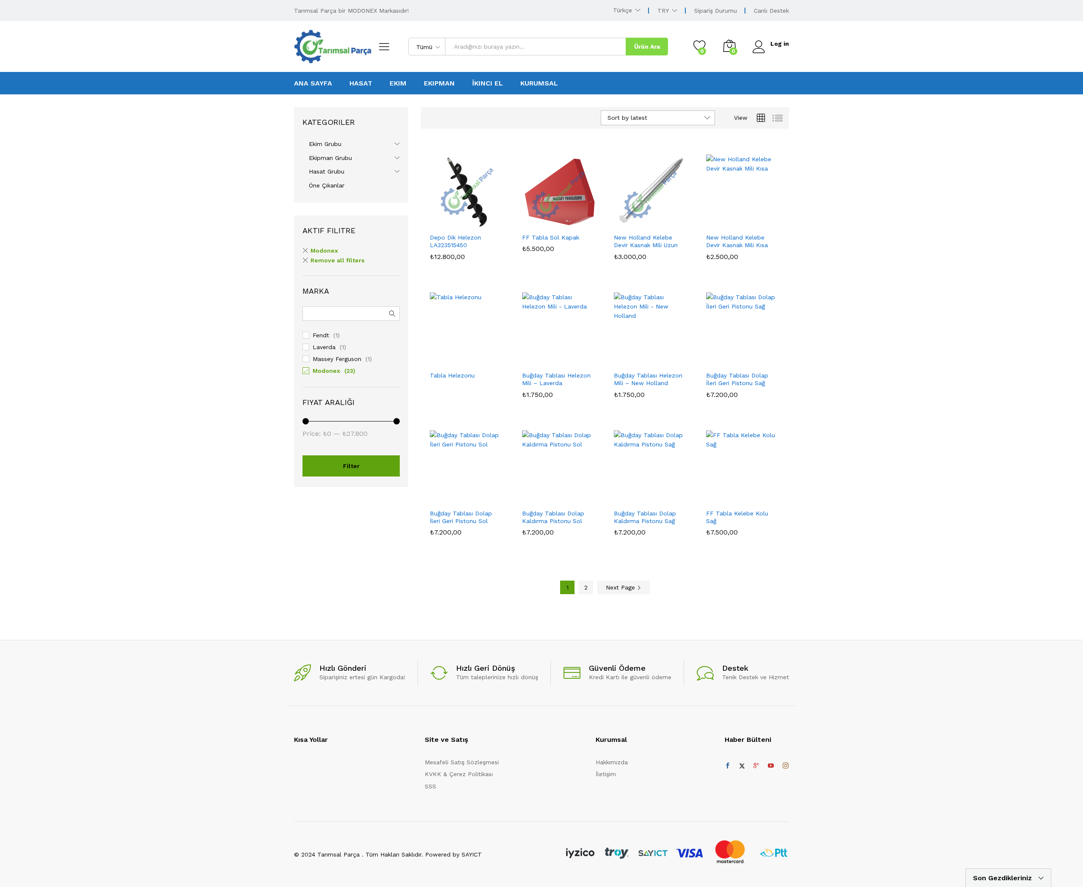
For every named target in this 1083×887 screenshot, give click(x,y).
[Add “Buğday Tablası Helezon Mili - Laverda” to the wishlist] (565, 357)
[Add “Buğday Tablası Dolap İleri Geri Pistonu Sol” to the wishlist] (474, 495)
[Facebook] (727, 766)
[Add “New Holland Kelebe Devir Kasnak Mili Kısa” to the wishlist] (749, 219)
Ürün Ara (647, 46)
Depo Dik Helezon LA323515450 (455, 241)
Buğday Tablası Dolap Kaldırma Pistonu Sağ (645, 517)
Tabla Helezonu (452, 375)
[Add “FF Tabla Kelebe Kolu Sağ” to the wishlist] (749, 495)
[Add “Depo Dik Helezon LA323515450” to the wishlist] (474, 219)
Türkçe (622, 10)
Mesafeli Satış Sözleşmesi (462, 762)
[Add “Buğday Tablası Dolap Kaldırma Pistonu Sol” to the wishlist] (565, 495)
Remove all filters (338, 260)
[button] (436, 219)
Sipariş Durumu (715, 10)
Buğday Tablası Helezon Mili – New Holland (648, 379)
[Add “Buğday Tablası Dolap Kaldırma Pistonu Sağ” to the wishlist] (658, 495)
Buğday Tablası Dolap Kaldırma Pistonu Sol (553, 517)
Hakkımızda (612, 762)
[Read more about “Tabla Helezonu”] (436, 357)
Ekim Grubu (325, 143)
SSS (430, 786)
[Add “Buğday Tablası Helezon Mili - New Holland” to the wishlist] (658, 357)
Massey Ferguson (337, 358)
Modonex (324, 250)
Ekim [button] (398, 83)
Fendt (321, 335)
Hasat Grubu (326, 171)
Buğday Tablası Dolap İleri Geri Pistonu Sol (461, 517)
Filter (351, 466)
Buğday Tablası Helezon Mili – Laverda (556, 379)
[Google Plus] (756, 766)
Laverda (324, 347)
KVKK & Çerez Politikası (459, 774)
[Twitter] (742, 766)
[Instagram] (785, 765)
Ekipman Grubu (330, 157)
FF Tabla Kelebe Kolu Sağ (737, 517)
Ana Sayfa (313, 83)
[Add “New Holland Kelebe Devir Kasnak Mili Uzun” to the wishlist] (658, 219)
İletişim (606, 774)
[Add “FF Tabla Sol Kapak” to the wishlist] (565, 219)
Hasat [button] (360, 83)
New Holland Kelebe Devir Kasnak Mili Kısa (737, 241)
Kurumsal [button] (539, 83)
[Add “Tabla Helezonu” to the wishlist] (474, 357)
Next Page (621, 587)
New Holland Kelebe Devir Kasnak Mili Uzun (646, 241)
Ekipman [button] (439, 83)
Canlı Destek (771, 10)
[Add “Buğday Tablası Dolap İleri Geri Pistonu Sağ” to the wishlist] (749, 357)
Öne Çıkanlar (326, 185)
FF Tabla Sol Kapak (550, 237)
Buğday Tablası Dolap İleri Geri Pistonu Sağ (737, 379)
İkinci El (487, 83)
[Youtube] (771, 766)
